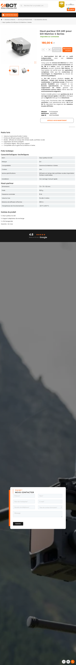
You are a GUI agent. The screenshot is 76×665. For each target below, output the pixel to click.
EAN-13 (43, 115)
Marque (44, 112)
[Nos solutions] (64, 662)
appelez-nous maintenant (57, 120)
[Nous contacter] (68, 662)
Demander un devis (67, 49)
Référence (45, 113)
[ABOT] (9, 6)
